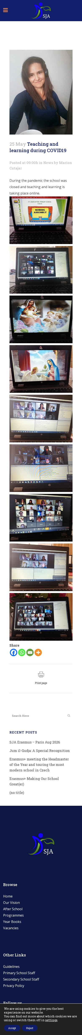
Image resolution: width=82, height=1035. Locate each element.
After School (12, 909)
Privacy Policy (13, 985)
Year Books (12, 921)
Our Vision (11, 902)
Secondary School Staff (21, 979)
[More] (38, 652)
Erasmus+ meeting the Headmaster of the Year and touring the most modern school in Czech (39, 764)
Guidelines (11, 966)
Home (8, 896)
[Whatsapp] (21, 652)
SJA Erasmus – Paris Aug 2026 (34, 742)
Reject (29, 1028)
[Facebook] (13, 652)
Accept (12, 1028)
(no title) (16, 792)
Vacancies (11, 928)
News (48, 162)
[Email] (30, 652)
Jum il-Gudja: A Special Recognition (39, 750)
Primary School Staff (19, 973)
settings (51, 1020)
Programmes (13, 915)
